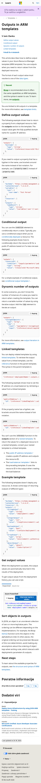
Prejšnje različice (8, 767)
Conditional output (10, 43)
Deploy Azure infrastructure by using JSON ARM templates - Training (20, 709)
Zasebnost (15, 770)
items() (4, 634)
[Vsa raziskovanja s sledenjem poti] (4, 18)
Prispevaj (5, 770)
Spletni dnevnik (22, 767)
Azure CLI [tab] (15, 586)
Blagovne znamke (22, 777)
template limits (30, 109)
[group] (20, 148)
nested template (26, 439)
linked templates (9, 357)
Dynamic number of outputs (13, 46)
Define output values (11, 40)
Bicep (6, 90)
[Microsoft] (20, 3)
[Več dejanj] (37, 18)
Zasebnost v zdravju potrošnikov (13, 773)
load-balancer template (19, 462)
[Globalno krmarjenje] (2, 3)
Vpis (37, 3)
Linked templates (9, 49)
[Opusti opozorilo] (38, 9)
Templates (11, 18)
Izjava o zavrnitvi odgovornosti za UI (15, 764)
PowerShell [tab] (7, 586)
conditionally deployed (11, 237)
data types (23, 78)
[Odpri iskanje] (33, 3)
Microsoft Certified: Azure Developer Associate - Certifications (20, 725)
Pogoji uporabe (7, 777)
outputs (15, 99)
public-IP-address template (20, 453)
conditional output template (16, 281)
